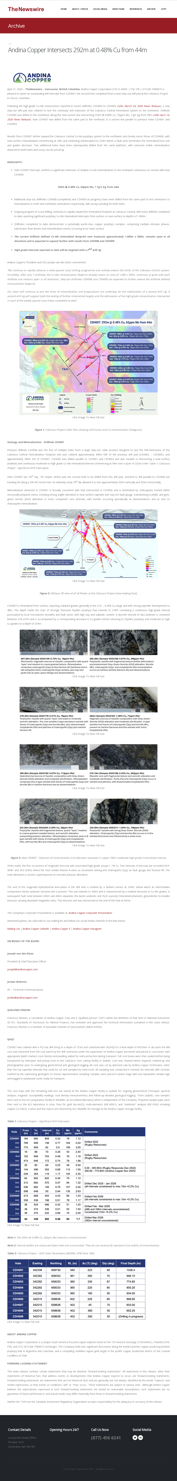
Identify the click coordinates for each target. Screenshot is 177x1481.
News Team (118, 9)
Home (64, 9)
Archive (151, 9)
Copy (163, 9)
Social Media (100, 9)
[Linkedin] (140, 1437)
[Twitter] (135, 1437)
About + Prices (80, 9)
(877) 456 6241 (106, 1438)
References (136, 9)
